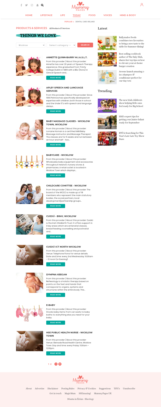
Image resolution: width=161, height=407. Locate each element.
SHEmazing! (85, 393)
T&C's (117, 388)
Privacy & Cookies (87, 388)
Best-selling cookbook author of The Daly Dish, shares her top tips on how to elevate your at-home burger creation (132, 60)
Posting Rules (67, 388)
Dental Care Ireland (85, 22)
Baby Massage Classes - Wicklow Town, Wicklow (68, 123)
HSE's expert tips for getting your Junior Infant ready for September (131, 119)
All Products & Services (59, 28)
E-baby (50, 305)
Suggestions (105, 388)
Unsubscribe (129, 388)
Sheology (89, 399)
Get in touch (55, 393)
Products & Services (31, 28)
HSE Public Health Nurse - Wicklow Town (69, 334)
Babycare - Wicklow (59, 155)
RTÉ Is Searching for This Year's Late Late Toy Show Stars (131, 136)
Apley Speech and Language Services (64, 89)
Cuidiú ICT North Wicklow (63, 246)
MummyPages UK (103, 393)
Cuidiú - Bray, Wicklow (61, 216)
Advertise (39, 388)
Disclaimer (52, 388)
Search (85, 45)
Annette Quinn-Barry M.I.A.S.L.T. (66, 57)
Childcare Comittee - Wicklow (66, 185)
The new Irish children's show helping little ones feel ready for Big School (131, 103)
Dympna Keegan (56, 274)
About (29, 388)
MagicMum (70, 393)
